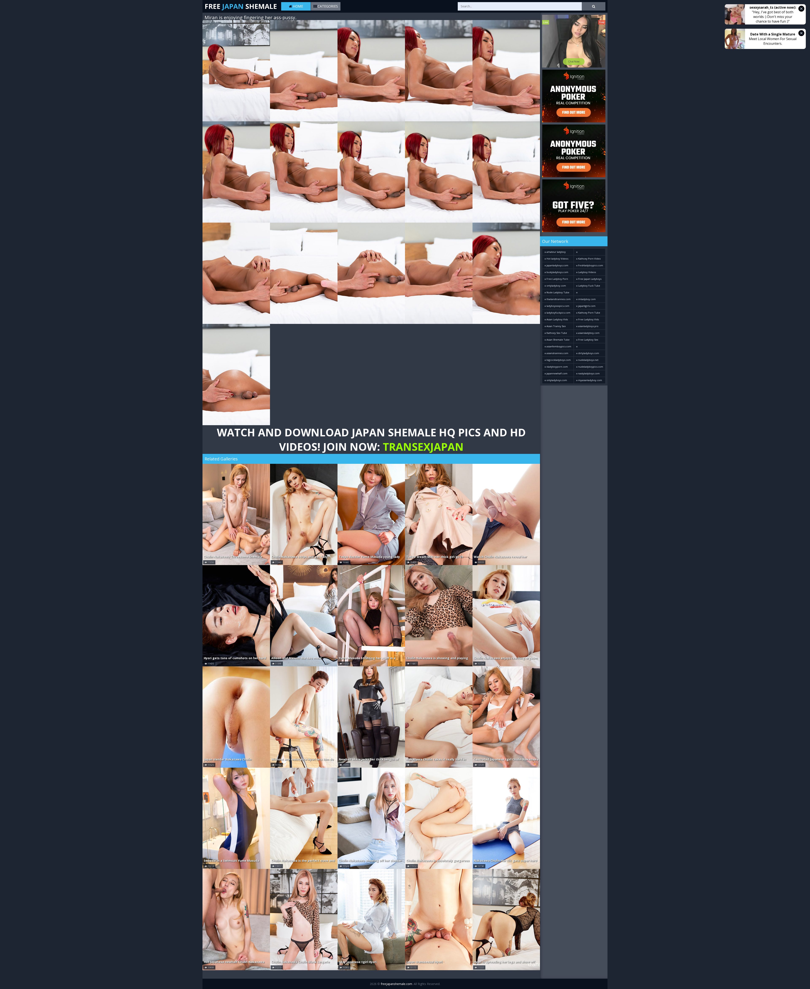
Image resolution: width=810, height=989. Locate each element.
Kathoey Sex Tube (556, 332)
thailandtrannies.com (558, 299)
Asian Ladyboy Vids (557, 319)
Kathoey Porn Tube (589, 312)
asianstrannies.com (557, 353)
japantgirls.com (586, 305)
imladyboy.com (587, 299)
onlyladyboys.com (556, 380)
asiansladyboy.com (588, 332)
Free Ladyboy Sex (588, 339)
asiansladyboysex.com (589, 346)
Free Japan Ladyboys (589, 278)
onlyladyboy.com (556, 285)
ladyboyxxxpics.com (557, 305)
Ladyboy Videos (587, 272)
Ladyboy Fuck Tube (589, 285)
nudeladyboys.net (588, 359)
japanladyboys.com (557, 265)
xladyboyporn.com (557, 366)
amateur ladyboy (556, 251)
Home (297, 6)
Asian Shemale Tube (558, 339)
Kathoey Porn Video (589, 258)
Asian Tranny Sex (556, 326)
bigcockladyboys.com (558, 359)
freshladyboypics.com (590, 265)
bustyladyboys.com (557, 272)
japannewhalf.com (556, 373)
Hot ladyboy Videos (557, 258)
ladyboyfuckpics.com (558, 312)
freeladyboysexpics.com (589, 292)
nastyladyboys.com (589, 373)
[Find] (593, 6)
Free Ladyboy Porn (557, 278)
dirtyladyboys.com (588, 353)
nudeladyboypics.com (590, 366)
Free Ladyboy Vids (588, 319)
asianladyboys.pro (588, 326)
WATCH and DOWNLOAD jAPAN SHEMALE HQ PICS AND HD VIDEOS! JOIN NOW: (371, 439)
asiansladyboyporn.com (589, 252)
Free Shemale (241, 6)
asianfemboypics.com (558, 346)
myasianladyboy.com (590, 380)
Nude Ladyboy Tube (557, 292)
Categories (327, 6)
